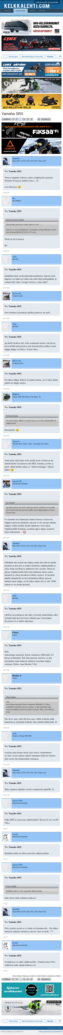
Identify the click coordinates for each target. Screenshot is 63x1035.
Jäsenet (42, 10)
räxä (14, 257)
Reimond (16, 293)
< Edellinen (6, 119)
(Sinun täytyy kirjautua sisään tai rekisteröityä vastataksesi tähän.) (36, 976)
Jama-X (15, 441)
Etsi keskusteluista (10, 14)
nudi (14, 733)
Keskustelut (20, 11)
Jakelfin (16, 158)
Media (32, 10)
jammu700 (17, 801)
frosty (15, 834)
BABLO (15, 394)
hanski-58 (16, 481)
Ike (13, 198)
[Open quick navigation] (60, 57)
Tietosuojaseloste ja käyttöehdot (50, 1032)
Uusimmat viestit (26, 14)
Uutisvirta (7, 10)
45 (39, 119)
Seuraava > (46, 119)
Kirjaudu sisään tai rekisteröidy (47, 2)
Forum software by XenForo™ (12, 1032)
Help (59, 1028)
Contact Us (52, 1028)
